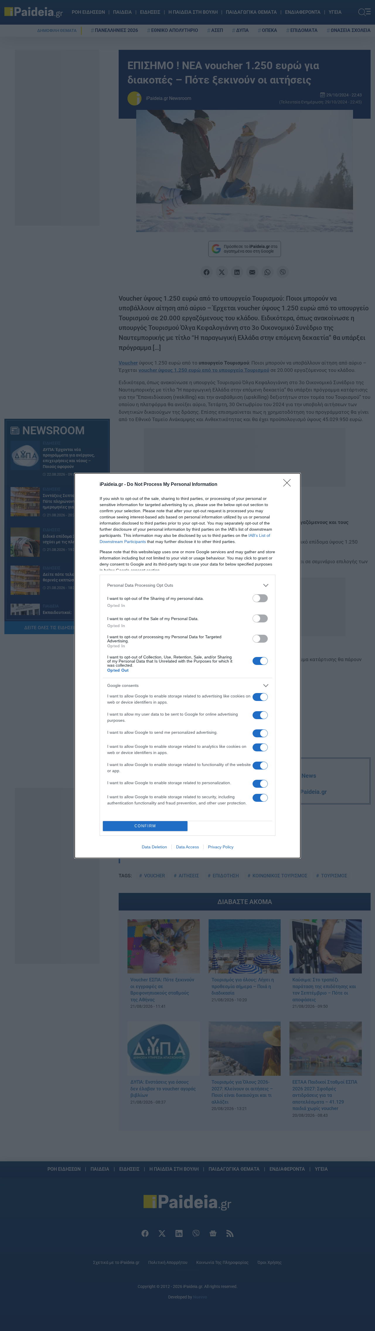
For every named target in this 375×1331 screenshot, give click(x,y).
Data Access (187, 847)
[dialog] (187, 665)
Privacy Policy (220, 847)
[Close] (288, 484)
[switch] (260, 598)
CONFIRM (145, 826)
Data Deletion (154, 847)
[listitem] (187, 585)
